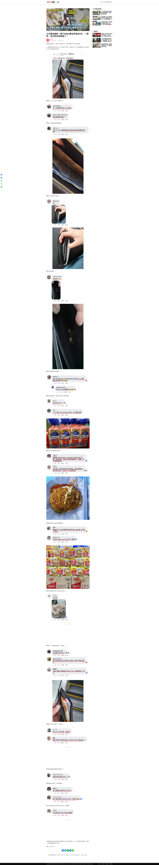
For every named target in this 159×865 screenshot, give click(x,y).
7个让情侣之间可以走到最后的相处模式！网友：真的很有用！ (106, 13)
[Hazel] (47, 40)
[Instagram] (102, 2)
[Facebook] (100, 2)
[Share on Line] (73, 850)
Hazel (51, 39)
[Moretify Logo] (51, 2)
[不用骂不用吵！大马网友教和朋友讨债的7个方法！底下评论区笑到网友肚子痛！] (97, 23)
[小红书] (108, 2)
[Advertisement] (68, 633)
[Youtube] (106, 2)
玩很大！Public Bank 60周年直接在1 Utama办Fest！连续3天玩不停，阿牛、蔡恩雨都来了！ (106, 35)
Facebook (52, 846)
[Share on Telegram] (70, 850)
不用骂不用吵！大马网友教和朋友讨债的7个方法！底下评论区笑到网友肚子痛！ (106, 23)
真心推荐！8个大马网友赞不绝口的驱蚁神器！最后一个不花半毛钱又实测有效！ (106, 18)
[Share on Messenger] (65, 850)
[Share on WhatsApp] (68, 850)
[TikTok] (104, 2)
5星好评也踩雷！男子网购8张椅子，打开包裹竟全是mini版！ (106, 45)
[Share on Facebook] (63, 850)
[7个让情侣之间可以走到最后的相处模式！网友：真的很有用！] (97, 13)
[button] (111, 2)
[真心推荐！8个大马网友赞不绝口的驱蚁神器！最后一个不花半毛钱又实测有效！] (97, 18)
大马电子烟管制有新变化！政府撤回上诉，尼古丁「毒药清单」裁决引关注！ (106, 40)
